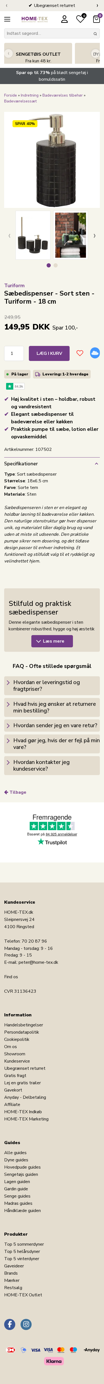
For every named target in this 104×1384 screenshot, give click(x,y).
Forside (10, 95)
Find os (11, 977)
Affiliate (12, 1105)
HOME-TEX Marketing (26, 1119)
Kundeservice (17, 1061)
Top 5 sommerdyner (24, 1244)
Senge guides (17, 1196)
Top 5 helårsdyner (22, 1251)
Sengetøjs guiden (21, 1174)
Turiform (14, 285)
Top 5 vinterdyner (21, 1259)
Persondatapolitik (21, 1032)
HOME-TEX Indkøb (23, 1112)
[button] (48, 265)
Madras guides (18, 1203)
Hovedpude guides (22, 1167)
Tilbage (17, 792)
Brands (11, 1273)
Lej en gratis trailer (22, 1083)
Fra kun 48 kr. (38, 57)
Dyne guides (16, 1160)
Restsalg (13, 1288)
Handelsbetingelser (23, 1025)
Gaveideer (14, 1266)
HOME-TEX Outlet (23, 1295)
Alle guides (15, 1153)
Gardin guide (16, 1189)
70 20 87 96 (34, 941)
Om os (10, 1047)
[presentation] (6, 5)
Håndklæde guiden (22, 1211)
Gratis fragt (15, 1076)
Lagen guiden (17, 1182)
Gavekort (13, 1090)
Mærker (11, 1280)
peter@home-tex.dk (38, 962)
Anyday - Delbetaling (25, 1097)
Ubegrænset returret (24, 1068)
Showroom (14, 1054)
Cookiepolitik (16, 1039)
